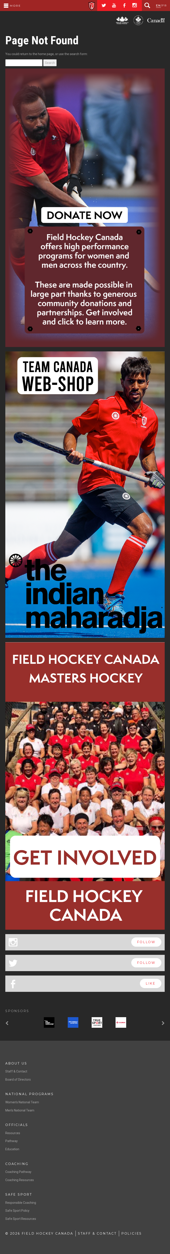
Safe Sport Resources (20, 1037)
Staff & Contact (16, 889)
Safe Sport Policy (17, 1028)
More (15, 5)
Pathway (11, 959)
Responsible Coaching (20, 1020)
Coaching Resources (19, 998)
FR (164, 5)
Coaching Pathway (18, 990)
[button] (7, 841)
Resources (12, 951)
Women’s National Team (22, 920)
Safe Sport (18, 1013)
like (151, 801)
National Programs (29, 912)
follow (146, 760)
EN (158, 5)
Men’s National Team (19, 928)
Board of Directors (18, 897)
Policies (131, 1051)
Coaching (16, 982)
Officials (16, 943)
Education (12, 967)
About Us (16, 881)
